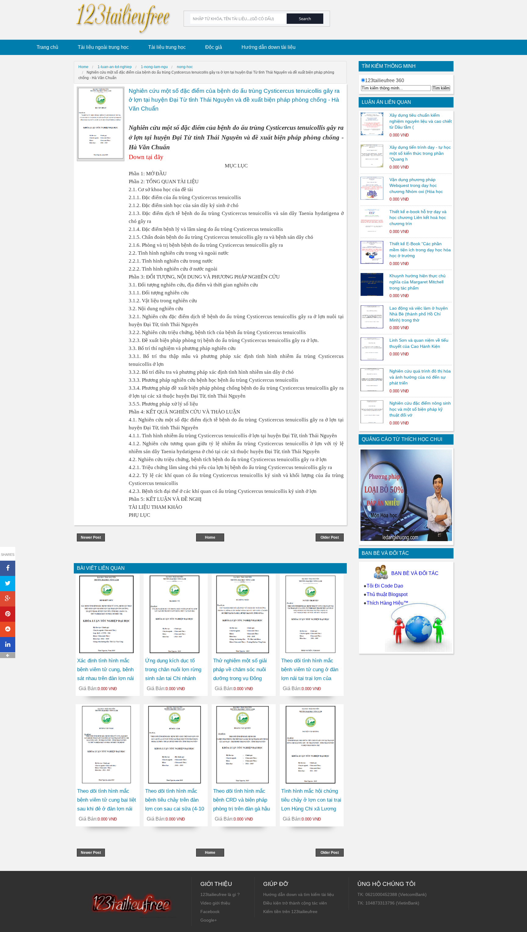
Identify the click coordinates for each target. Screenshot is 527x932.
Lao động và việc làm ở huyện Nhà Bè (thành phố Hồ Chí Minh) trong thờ (418, 314)
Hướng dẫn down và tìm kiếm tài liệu (298, 894)
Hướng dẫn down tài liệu (269, 47)
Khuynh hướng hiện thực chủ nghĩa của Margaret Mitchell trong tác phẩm (417, 281)
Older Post (330, 537)
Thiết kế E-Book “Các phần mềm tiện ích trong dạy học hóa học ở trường (420, 249)
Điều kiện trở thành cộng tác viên (295, 903)
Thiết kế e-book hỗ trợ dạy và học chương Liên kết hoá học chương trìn (417, 217)
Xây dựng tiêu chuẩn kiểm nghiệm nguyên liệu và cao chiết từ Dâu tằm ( (420, 121)
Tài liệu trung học (167, 47)
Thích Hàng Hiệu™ (387, 603)
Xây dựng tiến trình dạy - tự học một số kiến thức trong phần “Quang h (420, 153)
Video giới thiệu (215, 903)
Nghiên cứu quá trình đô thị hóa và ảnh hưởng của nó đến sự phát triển (420, 377)
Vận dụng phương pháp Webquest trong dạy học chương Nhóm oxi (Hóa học (416, 185)
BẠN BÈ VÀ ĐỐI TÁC (415, 573)
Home (210, 537)
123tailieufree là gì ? (220, 894)
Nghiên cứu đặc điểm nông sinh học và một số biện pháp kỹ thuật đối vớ (420, 409)
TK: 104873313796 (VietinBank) (388, 903)
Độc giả (213, 47)
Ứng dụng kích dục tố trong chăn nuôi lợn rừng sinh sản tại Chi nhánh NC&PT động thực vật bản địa (175, 678)
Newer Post (91, 537)
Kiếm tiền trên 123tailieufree (290, 911)
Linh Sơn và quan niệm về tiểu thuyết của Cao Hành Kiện (418, 343)
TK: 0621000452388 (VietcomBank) (392, 894)
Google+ (208, 920)
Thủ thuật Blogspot (387, 594)
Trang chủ (47, 47)
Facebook (210, 911)
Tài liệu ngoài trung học (103, 47)
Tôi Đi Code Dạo (385, 585)
